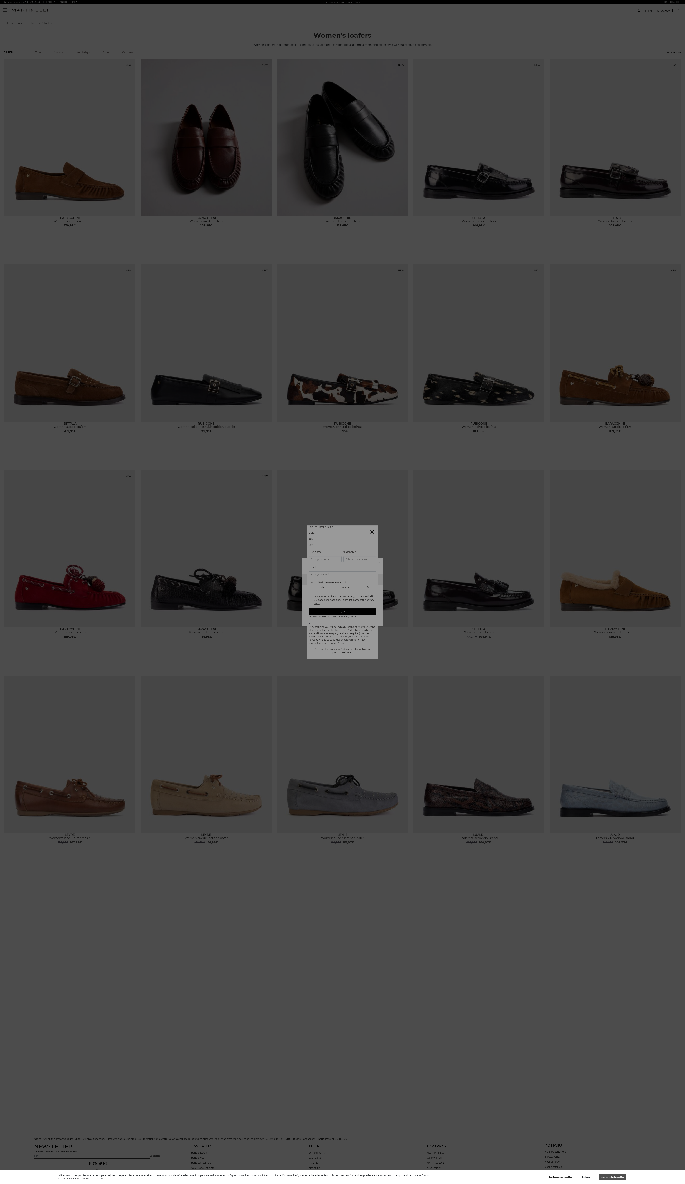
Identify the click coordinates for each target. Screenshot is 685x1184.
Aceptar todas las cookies (612, 1177)
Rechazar (586, 1177)
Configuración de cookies (560, 1177)
